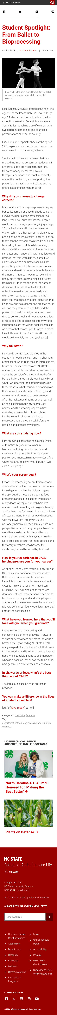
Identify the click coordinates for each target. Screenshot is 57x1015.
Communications (17, 972)
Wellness (12, 966)
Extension (13, 960)
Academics (14, 943)
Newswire (20, 715)
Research (13, 955)
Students (30, 715)
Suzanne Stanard (28, 50)
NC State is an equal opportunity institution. (27, 897)
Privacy (37, 955)
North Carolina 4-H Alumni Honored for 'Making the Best (26, 787)
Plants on (20, 832)
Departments (14, 949)
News (36, 934)
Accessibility (39, 949)
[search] (52, 2)
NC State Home (13, 2)
